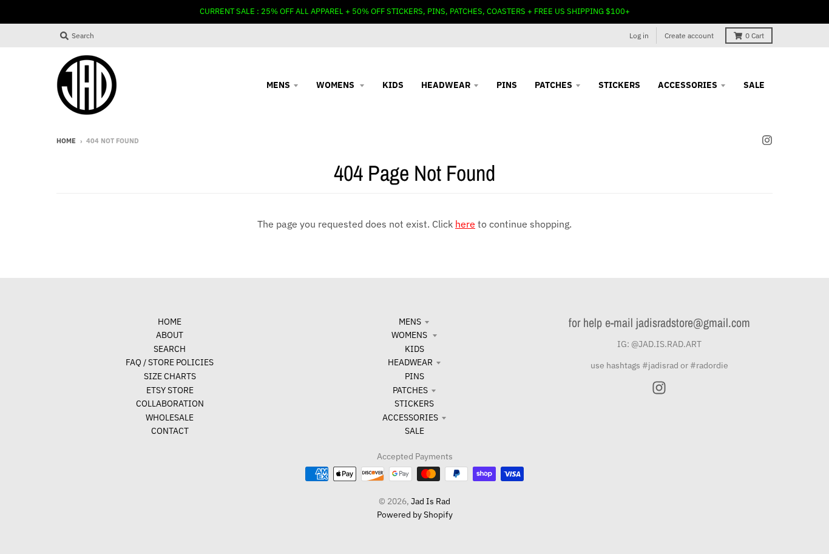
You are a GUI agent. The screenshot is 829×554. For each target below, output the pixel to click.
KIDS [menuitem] (393, 84)
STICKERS (414, 403)
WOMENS (410, 334)
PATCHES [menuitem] (553, 84)
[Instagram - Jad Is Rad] (767, 140)
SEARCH (170, 348)
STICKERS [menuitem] (619, 84)
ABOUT (169, 334)
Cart (754, 35)
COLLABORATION (170, 403)
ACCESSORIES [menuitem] (687, 84)
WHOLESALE (170, 417)
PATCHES (410, 390)
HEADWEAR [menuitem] (445, 84)
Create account (689, 35)
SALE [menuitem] (754, 84)
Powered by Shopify (415, 514)
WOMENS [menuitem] (336, 84)
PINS (414, 376)
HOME (169, 321)
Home (66, 141)
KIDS (414, 348)
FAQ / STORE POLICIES (170, 362)
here (465, 224)
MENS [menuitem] (278, 84)
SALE (414, 430)
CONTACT (170, 430)
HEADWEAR (410, 362)
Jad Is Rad (430, 501)
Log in (639, 35)
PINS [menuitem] (506, 84)
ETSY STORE (170, 390)
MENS (410, 321)
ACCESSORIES (410, 417)
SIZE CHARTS (170, 376)
